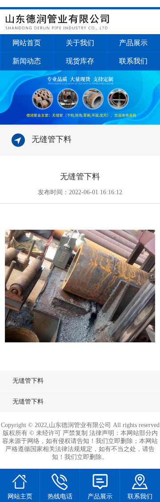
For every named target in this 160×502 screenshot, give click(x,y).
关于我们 (80, 43)
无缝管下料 (28, 380)
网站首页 (26, 43)
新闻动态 (26, 61)
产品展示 (133, 43)
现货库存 (80, 61)
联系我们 (133, 61)
